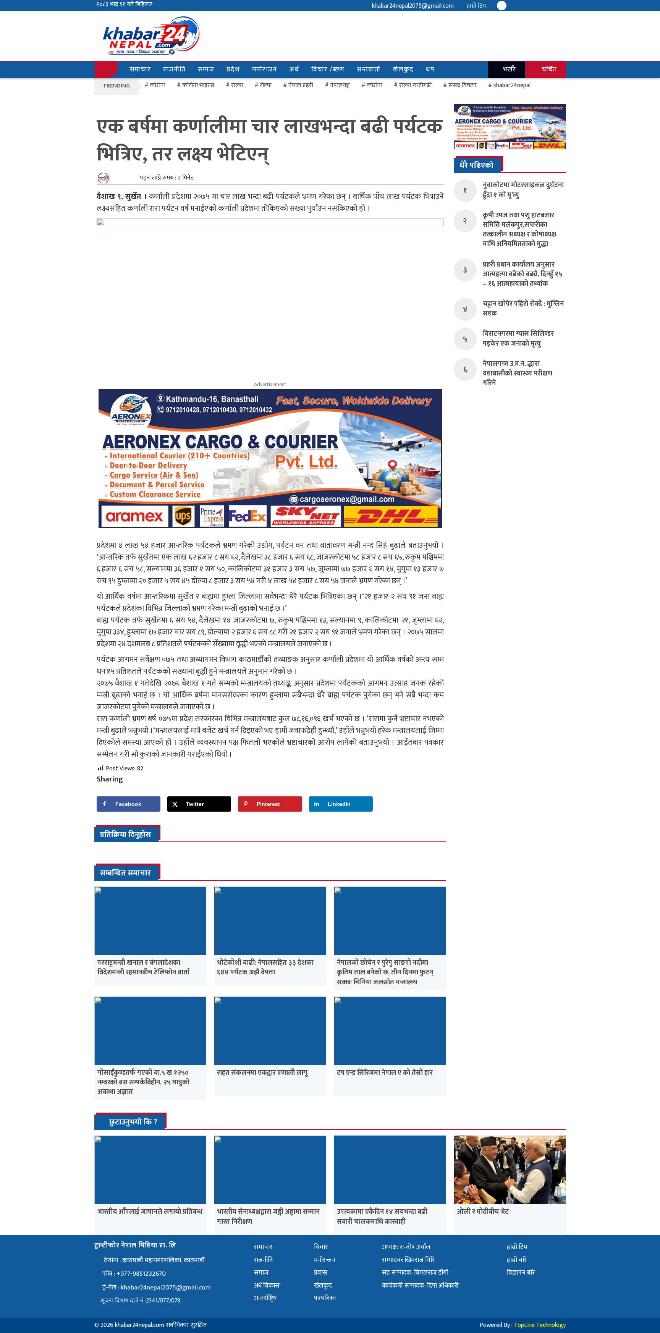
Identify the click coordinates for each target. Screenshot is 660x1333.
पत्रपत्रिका (325, 1298)
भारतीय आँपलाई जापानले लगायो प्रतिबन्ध (149, 1212)
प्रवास (320, 1272)
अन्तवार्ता (368, 69)
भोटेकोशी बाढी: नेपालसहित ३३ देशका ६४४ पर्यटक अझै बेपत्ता (265, 967)
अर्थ (294, 69)
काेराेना (157, 85)
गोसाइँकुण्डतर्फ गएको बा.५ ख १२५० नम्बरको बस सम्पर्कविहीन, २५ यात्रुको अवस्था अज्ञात (143, 1082)
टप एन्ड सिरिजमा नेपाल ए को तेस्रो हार (385, 1073)
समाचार (140, 69)
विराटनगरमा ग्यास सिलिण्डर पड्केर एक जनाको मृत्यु (518, 338)
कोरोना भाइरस (198, 85)
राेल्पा (237, 85)
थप (430, 69)
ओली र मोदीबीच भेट (483, 1212)
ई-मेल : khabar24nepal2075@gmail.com (156, 1287)
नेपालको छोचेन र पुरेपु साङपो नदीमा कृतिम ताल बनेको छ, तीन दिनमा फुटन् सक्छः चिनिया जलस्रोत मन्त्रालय (385, 972)
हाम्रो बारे (517, 1260)
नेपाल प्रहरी (300, 85)
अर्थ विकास (267, 1285)
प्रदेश (233, 69)
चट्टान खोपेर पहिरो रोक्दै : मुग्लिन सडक (523, 308)
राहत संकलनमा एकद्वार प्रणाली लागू (262, 1073)
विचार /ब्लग (327, 69)
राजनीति (174, 69)
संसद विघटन (462, 85)
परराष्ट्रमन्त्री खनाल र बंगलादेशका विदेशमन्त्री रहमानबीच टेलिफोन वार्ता (143, 967)
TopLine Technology (540, 1325)
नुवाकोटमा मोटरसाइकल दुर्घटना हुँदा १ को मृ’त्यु (523, 190)
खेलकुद (403, 69)
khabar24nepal (512, 85)
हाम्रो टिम (476, 6)
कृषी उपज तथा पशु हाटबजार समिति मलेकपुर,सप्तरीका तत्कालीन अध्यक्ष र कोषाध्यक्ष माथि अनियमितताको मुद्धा (519, 230)
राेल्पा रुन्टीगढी (415, 85)
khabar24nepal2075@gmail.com (413, 6)
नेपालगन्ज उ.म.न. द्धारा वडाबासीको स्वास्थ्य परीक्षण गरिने (517, 373)
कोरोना (374, 85)
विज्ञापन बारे (521, 1272)
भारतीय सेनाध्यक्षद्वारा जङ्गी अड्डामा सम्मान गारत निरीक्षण (268, 1216)
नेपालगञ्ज (340, 85)
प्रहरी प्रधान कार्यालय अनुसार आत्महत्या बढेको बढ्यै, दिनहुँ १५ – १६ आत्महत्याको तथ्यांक (522, 274)
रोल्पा (266, 85)
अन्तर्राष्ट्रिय (265, 1298)
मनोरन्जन (264, 69)
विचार (321, 1247)
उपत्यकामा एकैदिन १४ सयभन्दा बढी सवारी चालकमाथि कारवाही (382, 1216)
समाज (206, 69)
